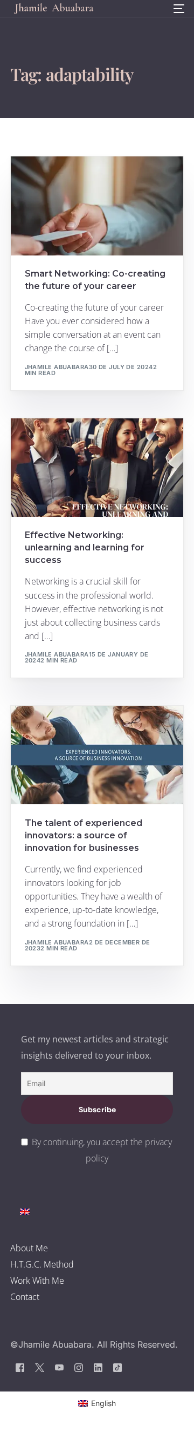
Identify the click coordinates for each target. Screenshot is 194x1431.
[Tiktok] (117, 1367)
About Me (29, 1248)
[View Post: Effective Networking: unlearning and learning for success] (97, 467)
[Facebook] (20, 1367)
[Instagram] (78, 1367)
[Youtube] (59, 1367)
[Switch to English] (25, 1211)
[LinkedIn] (98, 1367)
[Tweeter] (40, 1367)
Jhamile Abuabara (57, 367)
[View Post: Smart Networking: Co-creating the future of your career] (97, 205)
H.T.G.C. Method (42, 1264)
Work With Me (37, 1280)
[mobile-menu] (177, 8)
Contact (24, 1297)
